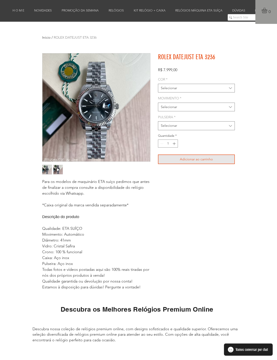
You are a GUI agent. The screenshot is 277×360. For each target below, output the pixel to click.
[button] (268, 10)
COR (162, 79)
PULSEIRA (167, 117)
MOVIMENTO (169, 98)
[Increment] (174, 143)
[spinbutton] (168, 143)
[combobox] (196, 88)
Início (46, 37)
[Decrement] (161, 143)
